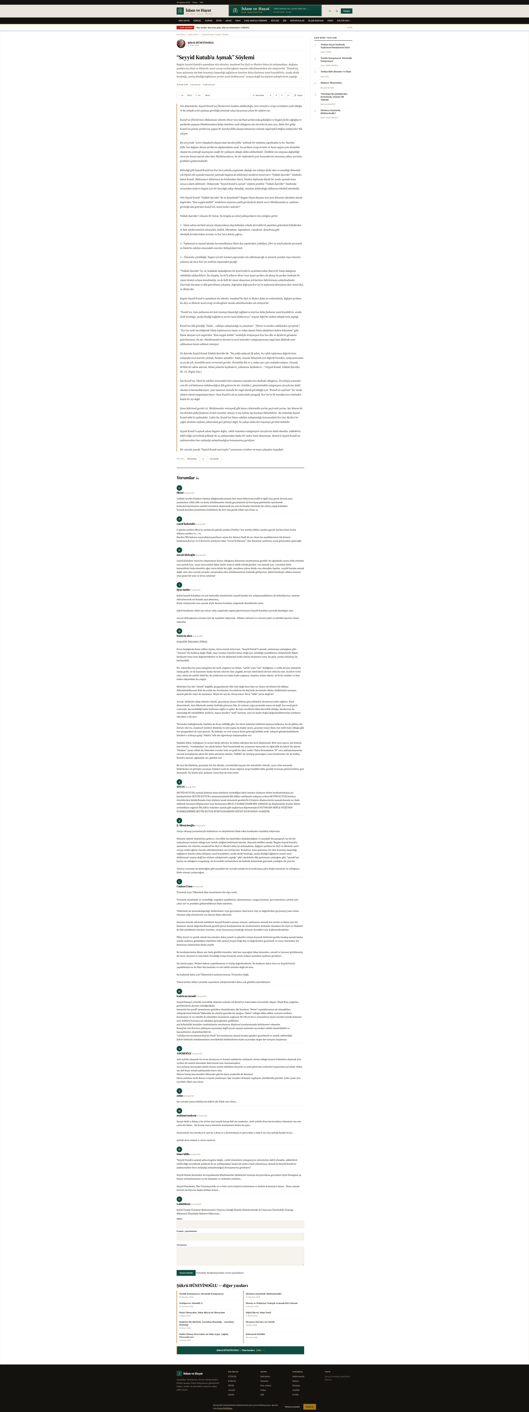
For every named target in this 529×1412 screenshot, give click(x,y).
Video (263, 1390)
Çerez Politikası (224, 1408)
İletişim (346, 11)
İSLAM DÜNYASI (315, 20)
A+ (199, 95)
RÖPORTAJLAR (297, 20)
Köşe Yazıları (193, 34)
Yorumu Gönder (186, 1273)
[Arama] (330, 11)
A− (182, 95)
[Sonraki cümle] (282, 95)
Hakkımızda (298, 1376)
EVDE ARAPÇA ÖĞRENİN (255, 20)
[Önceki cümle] (270, 95)
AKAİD (229, 20)
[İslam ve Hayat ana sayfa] (200, 11)
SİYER (219, 20)
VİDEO (330, 20)
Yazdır (299, 95)
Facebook (214, 459)
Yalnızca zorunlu (292, 1407)
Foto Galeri (265, 1385)
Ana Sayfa (184, 20)
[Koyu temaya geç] (337, 11)
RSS (201, 2)
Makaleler (265, 1376)
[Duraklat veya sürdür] (276, 95)
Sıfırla (207, 95)
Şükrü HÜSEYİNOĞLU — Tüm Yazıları (241, 1350)
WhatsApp (191, 459)
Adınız (179, 1219)
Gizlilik (296, 1390)
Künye (194, 2)
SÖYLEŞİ (275, 20)
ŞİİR (284, 20)
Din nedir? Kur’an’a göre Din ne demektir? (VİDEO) (222, 27)
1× (288, 95)
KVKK (295, 1394)
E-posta (187, 1231)
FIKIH (237, 20)
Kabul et (309, 1407)
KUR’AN (208, 20)
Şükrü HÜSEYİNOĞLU (201, 42)
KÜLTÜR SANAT (344, 20)
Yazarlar (264, 1380)
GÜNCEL (197, 20)
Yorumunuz (182, 1245)
